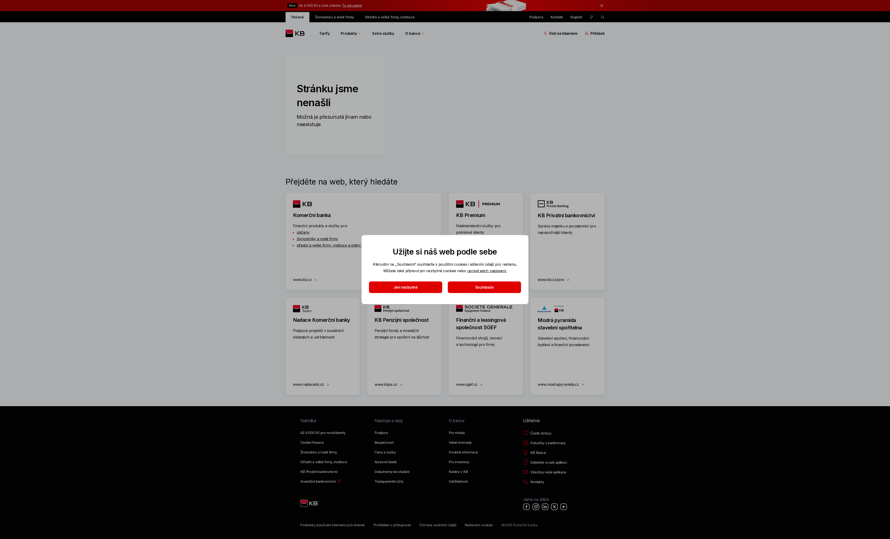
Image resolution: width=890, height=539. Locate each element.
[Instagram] (536, 506)
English (576, 17)
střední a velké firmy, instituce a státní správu (335, 245)
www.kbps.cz (386, 384)
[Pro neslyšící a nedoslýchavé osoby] (591, 17)
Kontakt (557, 17)
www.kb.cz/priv (551, 279)
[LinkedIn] (545, 506)
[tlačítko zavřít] (600, 5)
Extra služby (383, 33)
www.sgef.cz (467, 384)
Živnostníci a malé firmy (334, 17)
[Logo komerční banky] (297, 33)
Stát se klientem (563, 33)
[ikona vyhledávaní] (602, 17)
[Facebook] (526, 506)
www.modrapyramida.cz (559, 384)
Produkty (349, 33)
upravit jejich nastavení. (487, 270)
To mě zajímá (352, 5)
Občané (297, 17)
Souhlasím (484, 287)
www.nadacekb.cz (309, 384)
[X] (554, 506)
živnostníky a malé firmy (317, 238)
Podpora (536, 17)
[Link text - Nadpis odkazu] (309, 503)
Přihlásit (597, 33)
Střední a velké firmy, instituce (390, 17)
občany (303, 232)
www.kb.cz (303, 279)
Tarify (324, 33)
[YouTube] (563, 506)
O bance (412, 33)
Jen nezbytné (406, 287)
